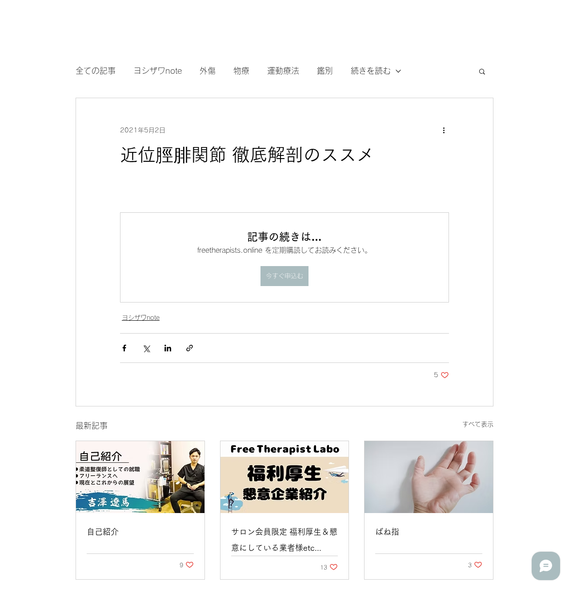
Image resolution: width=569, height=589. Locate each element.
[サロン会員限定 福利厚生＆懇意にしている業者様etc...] (284, 477)
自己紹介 (103, 532)
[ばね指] (429, 477)
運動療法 (283, 71)
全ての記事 (96, 71)
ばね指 (387, 532)
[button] (482, 71)
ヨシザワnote (157, 71)
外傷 (208, 71)
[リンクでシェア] (189, 348)
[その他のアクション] (443, 130)
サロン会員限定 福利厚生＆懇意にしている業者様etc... (284, 540)
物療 (241, 71)
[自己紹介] (140, 477)
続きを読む (371, 71)
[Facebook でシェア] (124, 348)
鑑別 (325, 71)
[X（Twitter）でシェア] (146, 348)
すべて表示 (477, 424)
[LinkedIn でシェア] (168, 348)
